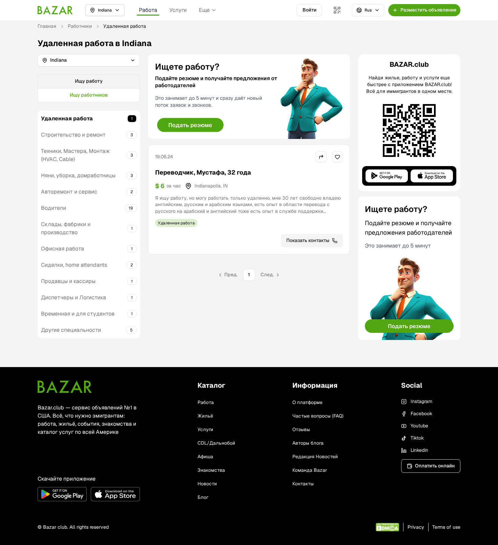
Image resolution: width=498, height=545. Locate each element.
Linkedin (419, 450)
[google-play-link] (62, 494)
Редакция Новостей (315, 456)
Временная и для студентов (78, 313)
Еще (204, 10)
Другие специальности (71, 330)
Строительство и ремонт (73, 134)
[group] (89, 88)
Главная (47, 26)
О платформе (307, 402)
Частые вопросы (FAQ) (318, 416)
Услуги (178, 10)
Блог (203, 497)
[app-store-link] (115, 494)
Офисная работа (62, 248)
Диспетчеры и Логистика (73, 297)
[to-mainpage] (65, 387)
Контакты (303, 484)
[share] (321, 157)
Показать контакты (307, 240)
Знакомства (211, 470)
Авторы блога (308, 443)
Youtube (419, 426)
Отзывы (301, 429)
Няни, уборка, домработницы (78, 175)
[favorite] (337, 157)
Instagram (421, 401)
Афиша (205, 456)
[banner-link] (249, 96)
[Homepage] (55, 10)
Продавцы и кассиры (68, 281)
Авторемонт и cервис (69, 191)
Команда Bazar (309, 470)
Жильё (205, 416)
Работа (148, 10)
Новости (207, 484)
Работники (80, 26)
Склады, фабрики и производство (65, 228)
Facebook (421, 413)
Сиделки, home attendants (74, 264)
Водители (53, 207)
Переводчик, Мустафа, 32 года (203, 172)
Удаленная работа (67, 118)
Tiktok (417, 438)
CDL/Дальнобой (216, 443)
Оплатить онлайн (435, 466)
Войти (309, 10)
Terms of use (446, 527)
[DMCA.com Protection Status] (387, 527)
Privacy (416, 527)
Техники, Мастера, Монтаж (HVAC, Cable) (75, 155)
